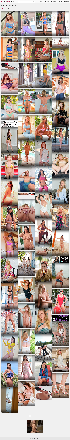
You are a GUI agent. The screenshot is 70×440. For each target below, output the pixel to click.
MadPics (8, 1)
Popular (5, 8)
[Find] (34, 2)
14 (42, 415)
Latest (11, 8)
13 (40, 415)
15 (45, 415)
